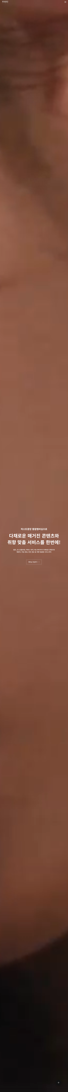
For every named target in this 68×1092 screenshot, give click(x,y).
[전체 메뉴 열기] (65, 2)
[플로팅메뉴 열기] (58, 1082)
